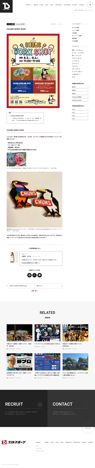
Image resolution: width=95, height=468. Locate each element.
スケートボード (76, 69)
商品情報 (74, 38)
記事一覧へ (34, 290)
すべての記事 (75, 27)
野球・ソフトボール (77, 50)
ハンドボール (75, 61)
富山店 (73, 86)
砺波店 (73, 90)
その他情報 (75, 41)
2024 (73, 116)
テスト (73, 77)
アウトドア (75, 66)
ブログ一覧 (80, 10)
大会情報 (74, 33)
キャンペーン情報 (76, 35)
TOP (76, 10)
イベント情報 (75, 30)
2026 (73, 109)
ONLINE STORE (76, 100)
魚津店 (73, 93)
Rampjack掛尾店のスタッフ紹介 (30, 262)
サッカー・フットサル (78, 52)
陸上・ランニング (76, 55)
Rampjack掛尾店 (77, 97)
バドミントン (75, 63)
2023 (73, 119)
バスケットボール (76, 58)
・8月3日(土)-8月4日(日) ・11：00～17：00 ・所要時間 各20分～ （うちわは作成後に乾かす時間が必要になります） (26, 119)
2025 (73, 112)
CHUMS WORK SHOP (16, 116)
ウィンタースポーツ (77, 71)
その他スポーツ (76, 74)
